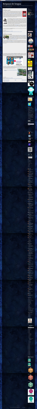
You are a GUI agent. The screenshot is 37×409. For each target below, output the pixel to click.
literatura (18, 31)
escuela (8, 78)
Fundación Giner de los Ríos (14, 39)
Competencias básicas (30, 163)
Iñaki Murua (9, 13)
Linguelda (29, 261)
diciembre (30, 333)
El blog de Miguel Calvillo (31, 223)
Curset (31, 143)
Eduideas (29, 221)
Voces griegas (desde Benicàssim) (30, 288)
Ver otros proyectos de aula (30, 119)
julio (29, 336)
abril (29, 340)
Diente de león (30, 214)
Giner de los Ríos (13, 78)
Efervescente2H (29, 302)
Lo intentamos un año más (31, 289)
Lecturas (29, 161)
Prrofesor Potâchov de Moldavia (31, 308)
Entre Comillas (30, 237)
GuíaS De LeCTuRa (30, 295)
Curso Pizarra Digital (30, 110)
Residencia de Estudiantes (19, 67)
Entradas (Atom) (7, 81)
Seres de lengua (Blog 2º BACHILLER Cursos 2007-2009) (31, 115)
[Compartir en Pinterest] (5, 30)
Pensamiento (30, 280)
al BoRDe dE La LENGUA (31, 173)
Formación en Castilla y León (31, 178)
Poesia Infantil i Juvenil (31, 277)
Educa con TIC (29, 301)
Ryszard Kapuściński (16, 19)
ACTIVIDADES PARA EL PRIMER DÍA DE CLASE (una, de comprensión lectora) (31, 253)
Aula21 (29, 298)
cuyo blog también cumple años (14, 13)
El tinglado (29, 304)
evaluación (11, 78)
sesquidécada (20, 31)
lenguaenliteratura (30, 250)
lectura (16, 31)
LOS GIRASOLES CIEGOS (31, 180)
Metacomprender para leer (31, 268)
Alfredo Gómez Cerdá (17, 24)
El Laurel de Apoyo (30, 228)
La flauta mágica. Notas (30, 192)
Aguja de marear (30, 171)
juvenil (12, 31)
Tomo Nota (29, 283)
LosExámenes (29, 315)
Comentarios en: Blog (30, 196)
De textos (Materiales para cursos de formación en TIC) (30, 116)
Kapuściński (15, 31)
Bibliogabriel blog (30, 186)
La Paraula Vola (30, 243)
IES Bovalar (20, 36)
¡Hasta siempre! (30, 287)
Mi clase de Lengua (30, 270)
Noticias (29, 166)
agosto (29, 335)
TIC (28, 162)
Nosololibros (30, 272)
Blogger (26, 407)
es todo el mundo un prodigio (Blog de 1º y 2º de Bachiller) (30, 114)
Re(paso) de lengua (12, 4)
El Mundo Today (29, 317)
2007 (5, 31)
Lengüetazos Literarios (31, 252)
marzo (29, 341)
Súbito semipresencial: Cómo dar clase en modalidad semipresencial (31, 224)
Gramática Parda (30, 241)
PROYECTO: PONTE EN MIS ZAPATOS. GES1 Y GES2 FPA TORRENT (31, 231)
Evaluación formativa (30, 220)
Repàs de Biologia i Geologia (30, 309)
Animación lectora (29, 160)
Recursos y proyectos (30, 10)
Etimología (29, 313)
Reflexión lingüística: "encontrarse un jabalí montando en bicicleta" (31, 215)
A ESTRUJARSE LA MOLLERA (31, 234)
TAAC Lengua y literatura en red (31, 108)
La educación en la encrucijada (7, 34)
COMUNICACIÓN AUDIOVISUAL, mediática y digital (31, 204)
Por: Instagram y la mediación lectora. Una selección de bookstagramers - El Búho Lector (31, 197)
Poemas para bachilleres (32, 138)
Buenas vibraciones (30, 299)
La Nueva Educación (24, 35)
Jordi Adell (29, 306)
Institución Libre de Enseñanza (18, 78)
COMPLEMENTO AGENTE (31, 199)
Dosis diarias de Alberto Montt (30, 300)
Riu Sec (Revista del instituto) (30, 117)
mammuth (21, 407)
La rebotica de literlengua (31, 245)
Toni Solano (29, 59)
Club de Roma (6, 78)
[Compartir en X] (4, 30)
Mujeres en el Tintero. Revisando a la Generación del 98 (31, 246)
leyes (21, 78)
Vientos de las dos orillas (30, 310)
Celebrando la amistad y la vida (31, 282)
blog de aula (17, 26)
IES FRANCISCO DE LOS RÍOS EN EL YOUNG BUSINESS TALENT (31, 273)
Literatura (29, 164)
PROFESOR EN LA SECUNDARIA (30, 279)
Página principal (29, 9)
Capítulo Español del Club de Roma (10, 41)
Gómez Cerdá (11, 31)
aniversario (7, 31)
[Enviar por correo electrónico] (3, 30)
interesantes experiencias (13, 38)
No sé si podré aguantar (32, 132)
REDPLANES (30, 240)
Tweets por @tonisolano (30, 153)
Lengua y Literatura (30, 248)
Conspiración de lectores (31, 207)
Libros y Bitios (30, 257)
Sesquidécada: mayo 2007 (31, 338)
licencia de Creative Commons (31, 121)
